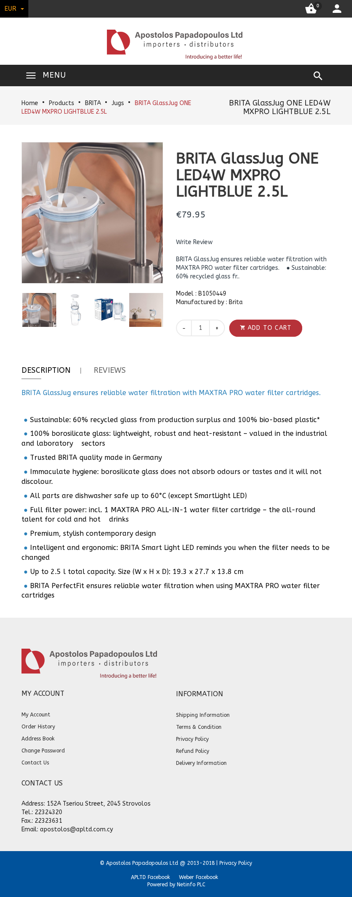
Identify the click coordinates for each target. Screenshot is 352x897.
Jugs (118, 103)
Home (29, 103)
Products (61, 103)
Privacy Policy (235, 863)
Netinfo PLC (191, 885)
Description (45, 370)
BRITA (93, 103)
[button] (194, 242)
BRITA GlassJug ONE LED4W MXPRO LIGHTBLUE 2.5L (280, 107)
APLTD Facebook (150, 877)
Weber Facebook (198, 877)
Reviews (110, 370)
